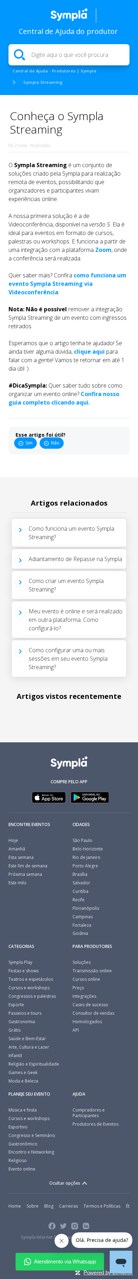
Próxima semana (25, 874)
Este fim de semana (27, 866)
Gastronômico (23, 1144)
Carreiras (68, 1206)
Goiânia (80, 933)
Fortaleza (82, 925)
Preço (78, 988)
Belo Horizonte (88, 849)
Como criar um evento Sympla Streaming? (66, 585)
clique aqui (89, 351)
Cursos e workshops (29, 988)
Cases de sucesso (90, 1005)
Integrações (84, 996)
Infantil (15, 1056)
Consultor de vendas (93, 1013)
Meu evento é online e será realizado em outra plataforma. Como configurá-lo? (75, 619)
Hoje (13, 840)
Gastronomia (21, 1022)
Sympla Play (20, 962)
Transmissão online (92, 971)
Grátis (14, 1030)
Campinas (83, 917)
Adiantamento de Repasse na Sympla (75, 559)
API (76, 1030)
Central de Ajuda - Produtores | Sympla (54, 70)
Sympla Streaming (43, 82)
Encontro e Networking (31, 1152)
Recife (79, 900)
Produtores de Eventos (96, 1124)
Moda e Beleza (23, 1081)
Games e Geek (23, 1072)
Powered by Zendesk (108, 1272)
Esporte (16, 1005)
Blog (48, 1206)
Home (14, 1206)
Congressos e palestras (32, 996)
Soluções (82, 962)
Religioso (17, 1160)
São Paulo (82, 840)
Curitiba (80, 891)
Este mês (17, 883)
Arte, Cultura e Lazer (28, 1047)
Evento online (21, 1169)
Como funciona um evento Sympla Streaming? (71, 533)
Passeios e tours (24, 1013)
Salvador (81, 883)
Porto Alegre (85, 866)
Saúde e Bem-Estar (27, 1039)
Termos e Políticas (102, 1206)
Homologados (87, 1022)
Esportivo (18, 1127)
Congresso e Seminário (31, 1135)
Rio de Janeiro (86, 857)
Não (55, 443)
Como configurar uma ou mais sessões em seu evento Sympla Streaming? (68, 658)
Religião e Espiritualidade (33, 1064)
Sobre (33, 1206)
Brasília (80, 874)
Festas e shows (23, 971)
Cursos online (86, 979)
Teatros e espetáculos (30, 979)
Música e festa (22, 1110)
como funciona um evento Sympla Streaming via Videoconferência (67, 283)
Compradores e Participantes (89, 1113)
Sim (29, 443)
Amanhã (16, 849)
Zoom (103, 250)
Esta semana (21, 857)
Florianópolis (86, 908)
